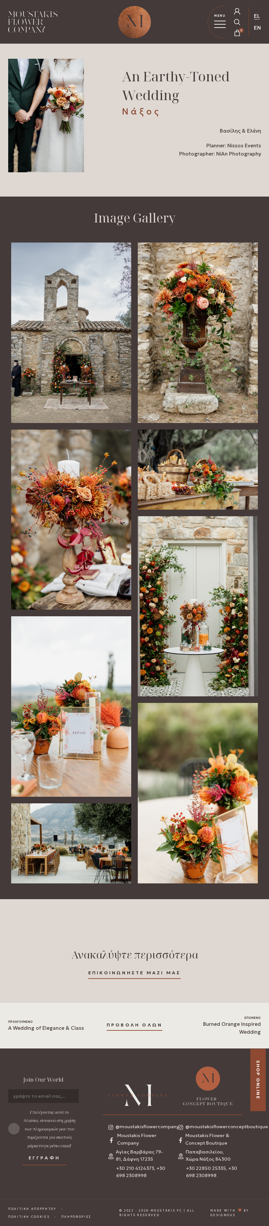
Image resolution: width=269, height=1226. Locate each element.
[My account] (237, 11)
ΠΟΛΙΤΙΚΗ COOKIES (29, 1216)
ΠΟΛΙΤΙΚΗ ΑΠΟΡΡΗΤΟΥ (32, 1209)
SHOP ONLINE (258, 1080)
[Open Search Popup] (237, 22)
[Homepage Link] (32, 23)
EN (257, 27)
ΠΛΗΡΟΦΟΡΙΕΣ (76, 1216)
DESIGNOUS (222, 1215)
